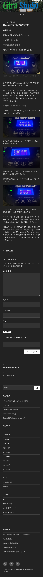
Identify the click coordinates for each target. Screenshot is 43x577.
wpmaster (18, 22)
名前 (5, 300)
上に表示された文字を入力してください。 (18, 337)
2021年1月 (6, 444)
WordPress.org (8, 512)
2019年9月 (6, 461)
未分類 (5, 486)
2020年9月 (6, 448)
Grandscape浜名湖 (9, 414)
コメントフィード (9, 508)
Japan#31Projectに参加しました (14, 418)
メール (6, 310)
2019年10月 (7, 456)
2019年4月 (6, 469)
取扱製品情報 (9, 251)
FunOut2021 (7, 405)
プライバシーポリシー (10, 569)
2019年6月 (6, 465)
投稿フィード (8, 504)
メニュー (23, 14)
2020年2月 (6, 452)
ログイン (6, 499)
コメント (7, 271)
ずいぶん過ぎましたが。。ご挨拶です (16, 401)
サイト (5, 321)
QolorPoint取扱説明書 (10, 409)
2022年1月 (6, 439)
